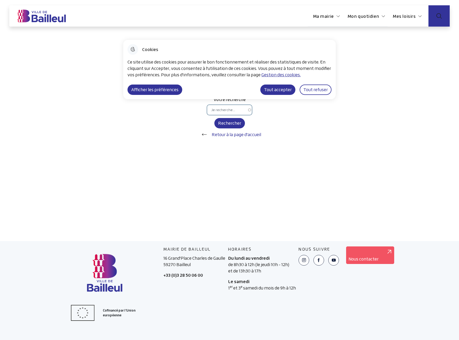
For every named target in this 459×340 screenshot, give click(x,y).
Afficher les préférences (154, 89)
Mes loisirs (404, 16)
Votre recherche (230, 99)
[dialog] (229, 69)
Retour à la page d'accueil (236, 134)
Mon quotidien (363, 16)
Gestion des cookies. (281, 75)
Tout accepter (278, 89)
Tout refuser (315, 89)
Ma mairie (323, 16)
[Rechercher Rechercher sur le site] (439, 16)
